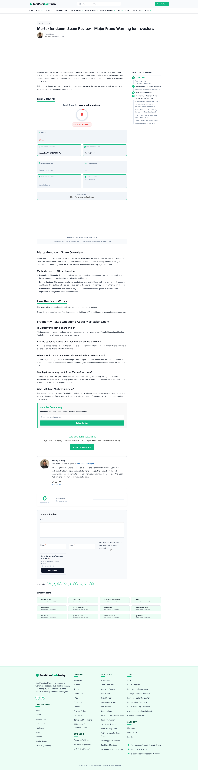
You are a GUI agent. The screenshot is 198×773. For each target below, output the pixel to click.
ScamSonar (105, 680)
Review (42, 520)
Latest (38, 10)
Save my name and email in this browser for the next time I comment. (110, 545)
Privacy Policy (80, 711)
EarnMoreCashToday (86, 464)
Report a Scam (162, 4)
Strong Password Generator (138, 693)
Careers (77, 707)
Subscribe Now (82, 423)
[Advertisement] (99, 55)
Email (72, 545)
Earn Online (76, 10)
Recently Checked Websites (112, 715)
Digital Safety (106, 698)
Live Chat (131, 728)
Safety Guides (41, 741)
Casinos (38, 737)
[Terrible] (43, 566)
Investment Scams (108, 702)
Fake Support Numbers (110, 741)
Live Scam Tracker (108, 724)
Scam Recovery (107, 685)
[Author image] (40, 34)
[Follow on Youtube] (60, 481)
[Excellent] (53, 566)
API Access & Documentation (80, 725)
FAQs (76, 698)
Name (43, 545)
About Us (137, 10)
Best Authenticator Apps (137, 689)
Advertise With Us (81, 740)
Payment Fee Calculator (137, 702)
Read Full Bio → (57, 485)
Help (127, 10)
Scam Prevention (108, 720)
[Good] (51, 566)
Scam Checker (133, 685)
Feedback (131, 737)
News (37, 710)
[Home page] (43, 4)
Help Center (132, 732)
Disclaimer (78, 715)
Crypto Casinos (106, 10)
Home (31, 10)
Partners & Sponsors (82, 744)
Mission (77, 685)
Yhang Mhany (49, 34)
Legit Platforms (60, 10)
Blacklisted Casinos (109, 745)
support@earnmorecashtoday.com (145, 754)
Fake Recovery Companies (112, 749)
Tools (119, 10)
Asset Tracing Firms (109, 729)
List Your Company (82, 749)
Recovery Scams (108, 689)
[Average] (48, 566)
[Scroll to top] (194, 764)
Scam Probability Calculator (138, 707)
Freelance (39, 728)
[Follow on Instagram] (53, 481)
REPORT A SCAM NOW (82, 447)
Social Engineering (43, 745)
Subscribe (78, 702)
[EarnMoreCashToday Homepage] (51, 675)
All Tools (130, 680)
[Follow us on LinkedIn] (43, 698)
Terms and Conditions (83, 720)
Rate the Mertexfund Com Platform (52, 557)
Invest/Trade (90, 10)
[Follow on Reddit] (56, 481)
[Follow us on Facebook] (37, 698)
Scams (47, 10)
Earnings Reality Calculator (138, 698)
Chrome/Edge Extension (137, 715)
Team (76, 689)
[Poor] (45, 566)
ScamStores (40, 719)
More (147, 10)
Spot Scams (106, 693)
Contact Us (78, 693)
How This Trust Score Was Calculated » (82, 237)
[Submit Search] (80, 4)
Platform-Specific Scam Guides (110, 734)
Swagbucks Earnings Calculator (140, 711)
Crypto (38, 732)
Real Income (106, 707)
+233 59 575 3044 (139, 749)
